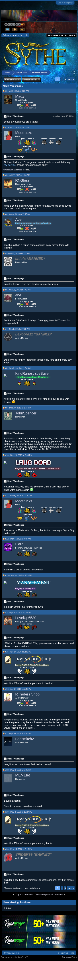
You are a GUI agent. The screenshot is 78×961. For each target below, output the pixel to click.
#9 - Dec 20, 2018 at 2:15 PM (18, 408)
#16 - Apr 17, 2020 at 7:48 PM (18, 689)
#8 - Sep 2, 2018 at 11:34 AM (17, 368)
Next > (71, 79)
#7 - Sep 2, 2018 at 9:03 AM (17, 329)
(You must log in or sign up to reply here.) (22, 888)
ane (18, 295)
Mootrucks (23, 133)
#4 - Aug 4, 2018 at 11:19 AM (17, 214)
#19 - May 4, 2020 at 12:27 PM (18, 812)
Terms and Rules (69, 957)
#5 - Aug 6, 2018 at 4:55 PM (17, 253)
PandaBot (8, 170)
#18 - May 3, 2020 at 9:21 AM (18, 770)
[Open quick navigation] (74, 72)
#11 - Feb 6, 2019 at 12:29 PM (18, 496)
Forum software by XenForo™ (14, 957)
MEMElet (22, 775)
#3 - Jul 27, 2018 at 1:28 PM (17, 175)
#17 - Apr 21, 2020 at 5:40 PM (18, 733)
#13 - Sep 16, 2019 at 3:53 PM (18, 575)
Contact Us (63, 953)
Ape (18, 219)
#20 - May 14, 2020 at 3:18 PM (18, 849)
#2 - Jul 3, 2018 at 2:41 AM (17, 127)
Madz (19, 96)
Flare (19, 544)
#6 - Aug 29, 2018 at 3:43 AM (17, 290)
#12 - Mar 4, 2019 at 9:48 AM (18, 539)
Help (72, 953)
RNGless (22, 180)
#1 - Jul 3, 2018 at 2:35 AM (17, 91)
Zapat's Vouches (24, 894)
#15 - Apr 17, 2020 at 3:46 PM (18, 652)
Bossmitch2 (24, 739)
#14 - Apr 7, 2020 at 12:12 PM (18, 612)
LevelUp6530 (25, 618)
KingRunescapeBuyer (32, 373)
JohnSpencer (25, 413)
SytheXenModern (11, 953)
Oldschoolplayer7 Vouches (49, 894)
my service (10, 165)
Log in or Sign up (65, 3)
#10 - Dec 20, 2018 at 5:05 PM (18, 455)
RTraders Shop (27, 694)
